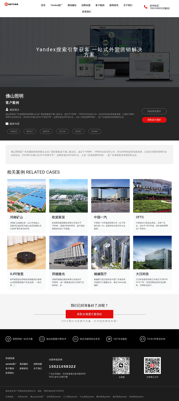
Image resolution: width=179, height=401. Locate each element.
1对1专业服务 (120, 339)
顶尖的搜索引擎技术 (56, 339)
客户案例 (100, 5)
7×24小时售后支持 (156, 339)
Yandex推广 (56, 5)
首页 (43, 5)
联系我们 (86, 11)
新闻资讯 (113, 5)
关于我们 (127, 5)
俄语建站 (72, 5)
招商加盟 (86, 5)
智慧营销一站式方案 (23, 339)
